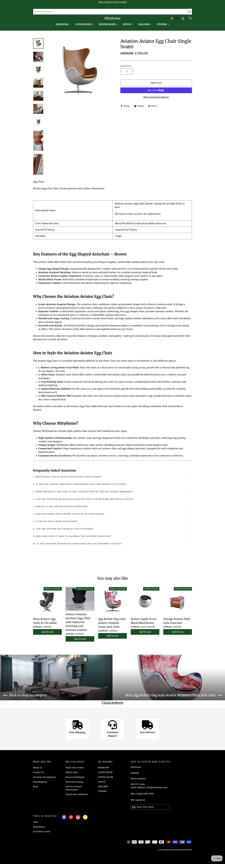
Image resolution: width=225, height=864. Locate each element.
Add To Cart (47, 632)
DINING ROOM (107, 24)
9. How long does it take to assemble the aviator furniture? (72, 536)
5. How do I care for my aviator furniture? (60, 506)
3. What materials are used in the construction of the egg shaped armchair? (83, 492)
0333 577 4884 (138, 784)
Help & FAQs (72, 772)
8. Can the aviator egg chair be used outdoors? (63, 529)
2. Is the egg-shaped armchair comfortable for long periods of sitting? (80, 484)
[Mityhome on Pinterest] (71, 817)
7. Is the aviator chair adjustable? (55, 521)
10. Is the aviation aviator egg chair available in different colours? (77, 544)
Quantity (126, 66)
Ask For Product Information (74, 788)
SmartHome (39, 827)
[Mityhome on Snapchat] (85, 817)
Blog (35, 786)
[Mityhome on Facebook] (64, 817)
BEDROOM (62, 24)
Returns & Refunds (75, 777)
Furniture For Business (44, 777)
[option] (78, 70)
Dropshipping (40, 782)
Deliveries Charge (74, 782)
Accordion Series (41, 831)
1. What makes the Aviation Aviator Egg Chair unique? (67, 477)
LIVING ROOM (83, 24)
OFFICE (127, 24)
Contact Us (38, 772)
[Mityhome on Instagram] (78, 817)
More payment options (156, 97)
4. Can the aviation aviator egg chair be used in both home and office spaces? (83, 499)
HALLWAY (144, 24)
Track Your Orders (75, 767)
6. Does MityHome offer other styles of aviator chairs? (69, 514)
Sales (35, 822)
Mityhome (112, 18)
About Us (37, 767)
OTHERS (162, 24)
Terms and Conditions (77, 794)
